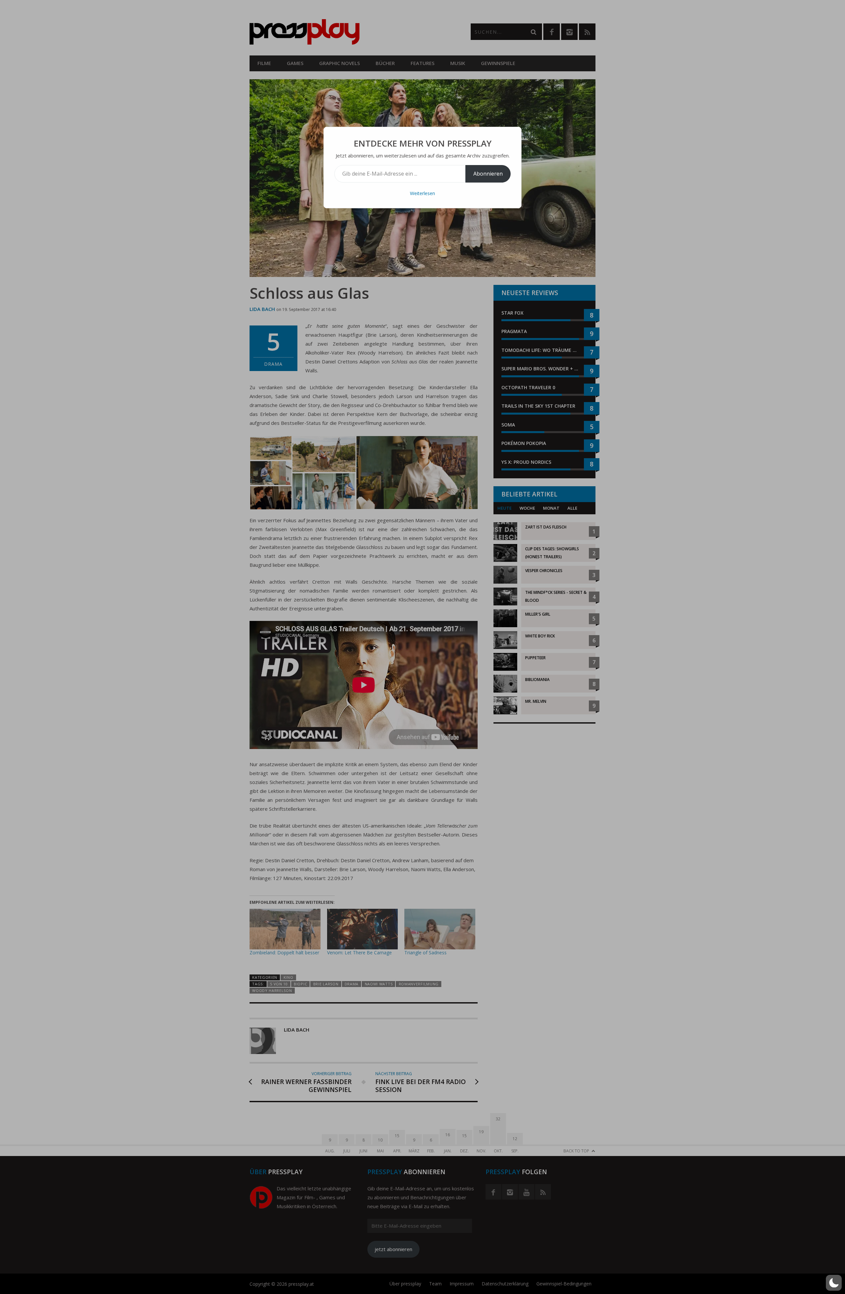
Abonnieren (488, 173)
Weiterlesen (422, 193)
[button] (834, 1283)
